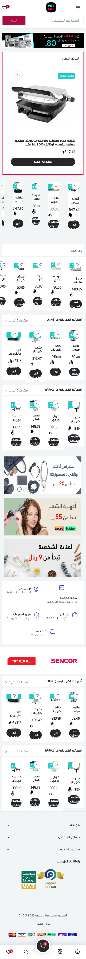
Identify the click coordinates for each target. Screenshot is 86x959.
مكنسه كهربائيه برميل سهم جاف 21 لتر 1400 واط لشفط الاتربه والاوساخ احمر (16, 418)
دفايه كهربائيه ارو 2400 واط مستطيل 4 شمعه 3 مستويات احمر (74, 419)
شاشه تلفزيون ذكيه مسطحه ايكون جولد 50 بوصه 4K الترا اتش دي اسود (53, 200)
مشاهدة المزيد (18, 320)
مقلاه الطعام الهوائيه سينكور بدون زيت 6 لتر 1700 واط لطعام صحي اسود (18, 199)
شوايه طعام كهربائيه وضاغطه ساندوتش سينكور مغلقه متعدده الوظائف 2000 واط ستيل (45, 142)
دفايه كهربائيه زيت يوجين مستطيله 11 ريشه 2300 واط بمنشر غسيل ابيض (35, 349)
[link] (19, 75)
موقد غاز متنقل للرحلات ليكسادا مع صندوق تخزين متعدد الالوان (37, 277)
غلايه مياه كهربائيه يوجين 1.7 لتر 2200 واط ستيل (74, 348)
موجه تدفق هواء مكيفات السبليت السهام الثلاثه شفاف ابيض (56, 278)
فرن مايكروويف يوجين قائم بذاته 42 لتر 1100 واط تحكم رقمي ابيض (13, 352)
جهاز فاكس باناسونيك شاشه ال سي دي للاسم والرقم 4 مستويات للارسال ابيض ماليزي (76, 280)
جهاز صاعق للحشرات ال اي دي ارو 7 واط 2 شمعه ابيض (53, 418)
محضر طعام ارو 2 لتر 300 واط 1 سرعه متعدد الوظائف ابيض (35, 417)
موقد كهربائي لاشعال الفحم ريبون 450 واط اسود (19, 278)
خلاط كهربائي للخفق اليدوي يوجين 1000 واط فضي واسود (55, 348)
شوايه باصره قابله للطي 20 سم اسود (36, 197)
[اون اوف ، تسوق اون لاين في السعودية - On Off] (42, 8)
